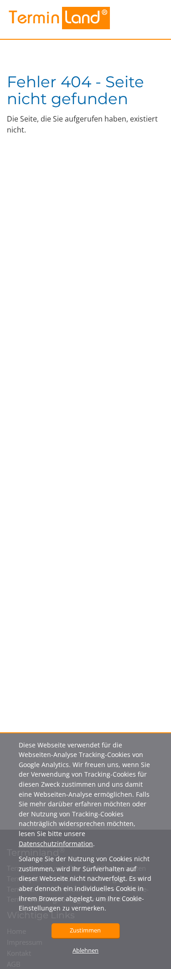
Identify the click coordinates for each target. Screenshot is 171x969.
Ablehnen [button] (85, 950)
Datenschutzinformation (56, 843)
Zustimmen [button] (85, 930)
